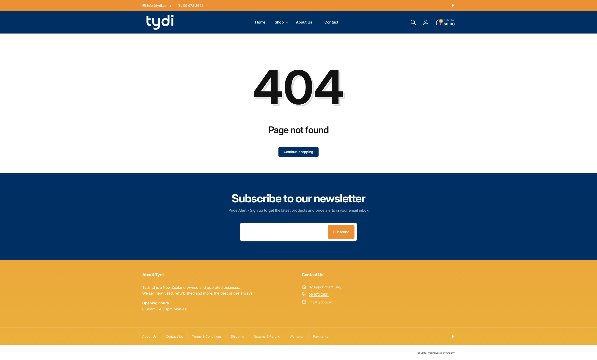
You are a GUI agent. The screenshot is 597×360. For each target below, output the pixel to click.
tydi (430, 352)
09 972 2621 (319, 294)
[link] (156, 5)
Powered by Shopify (443, 352)
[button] (280, 22)
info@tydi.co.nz (321, 302)
